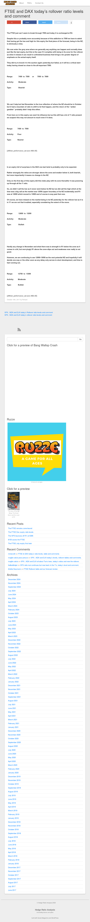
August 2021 (13, 700)
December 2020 (14, 731)
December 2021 (14, 685)
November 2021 (14, 689)
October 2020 (13, 738)
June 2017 (12, 890)
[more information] (71, 22)
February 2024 (13, 609)
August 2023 (13, 617)
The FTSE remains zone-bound (20, 528)
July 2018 (11, 841)
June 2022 (12, 662)
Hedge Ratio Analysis (45, 909)
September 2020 (14, 742)
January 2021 (13, 727)
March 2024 (12, 606)
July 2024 (11, 590)
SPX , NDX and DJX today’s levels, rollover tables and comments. (56, 557)
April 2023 (12, 632)
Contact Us (39, 3)
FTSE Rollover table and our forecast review (41, 569)
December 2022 (14, 640)
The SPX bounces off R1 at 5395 (20, 535)
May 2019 (12, 803)
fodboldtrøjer (12, 565)
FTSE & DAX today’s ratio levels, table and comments (38, 553)
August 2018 (13, 837)
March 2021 (12, 719)
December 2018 (14, 822)
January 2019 (13, 818)
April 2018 (12, 852)
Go (80, 339)
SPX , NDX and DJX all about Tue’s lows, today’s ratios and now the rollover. (50, 561)
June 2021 (12, 708)
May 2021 (12, 712)
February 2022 (13, 678)
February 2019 (13, 814)
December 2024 (14, 579)
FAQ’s (29, 3)
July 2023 (11, 621)
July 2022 (11, 659)
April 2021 (12, 716)
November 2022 (14, 643)
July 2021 (11, 704)
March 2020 (12, 765)
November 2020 (14, 734)
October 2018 (13, 829)
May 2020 (12, 757)
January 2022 (13, 681)
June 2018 (12, 844)
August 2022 (13, 655)
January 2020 (13, 772)
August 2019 (13, 791)
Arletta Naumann (14, 569)
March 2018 (12, 856)
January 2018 (13, 863)
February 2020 (13, 769)
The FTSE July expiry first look (20, 543)
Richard (24, 299)
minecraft (11, 553)
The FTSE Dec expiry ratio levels (20, 532)
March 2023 (12, 636)
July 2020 (11, 750)
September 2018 (14, 833)
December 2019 (14, 776)
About (21, 3)
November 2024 (14, 583)
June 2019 (12, 799)
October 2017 (13, 875)
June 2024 (12, 594)
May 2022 (12, 666)
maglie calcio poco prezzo (18, 557)
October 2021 (13, 693)
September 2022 (14, 651)
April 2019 (12, 806)
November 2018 (14, 825)
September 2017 (14, 878)
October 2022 (13, 647)
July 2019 (11, 795)
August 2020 (13, 746)
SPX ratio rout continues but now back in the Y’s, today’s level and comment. (49, 565)
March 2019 (12, 810)
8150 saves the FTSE (16, 539)
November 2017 (14, 871)
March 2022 (12, 674)
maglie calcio (13, 561)
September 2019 (14, 788)
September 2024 (14, 587)
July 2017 (11, 886)
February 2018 (13, 860)
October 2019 (13, 784)
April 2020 (12, 761)
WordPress (54, 918)
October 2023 (13, 613)
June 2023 (12, 625)
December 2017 (14, 867)
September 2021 (14, 697)
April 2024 (12, 602)
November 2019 (14, 780)
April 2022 (12, 670)
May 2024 (12, 598)
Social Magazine (43, 918)
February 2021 (13, 723)
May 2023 (12, 628)
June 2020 (12, 753)
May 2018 (12, 848)
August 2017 (13, 882)
